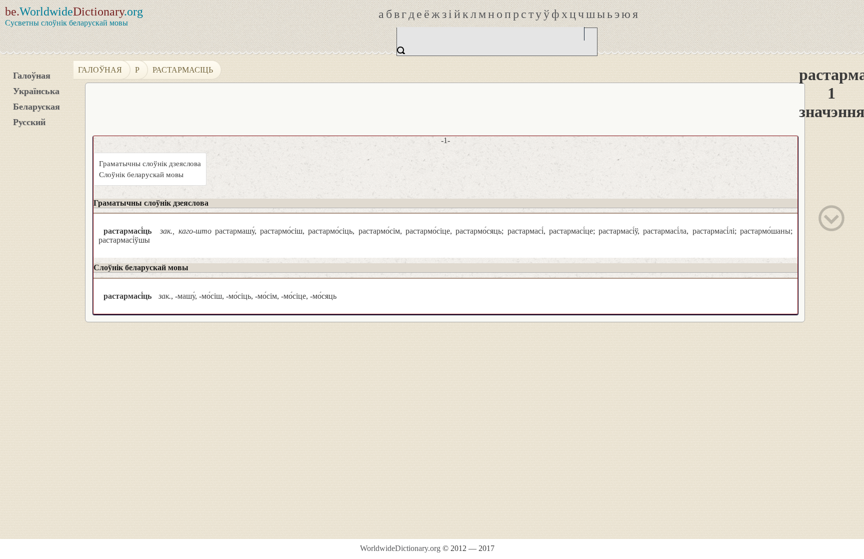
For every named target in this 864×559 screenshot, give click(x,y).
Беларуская (36, 107)
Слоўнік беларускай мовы (141, 175)
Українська (36, 91)
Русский (29, 122)
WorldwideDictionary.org (400, 548)
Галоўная (31, 76)
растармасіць (182, 70)
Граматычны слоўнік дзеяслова (150, 164)
